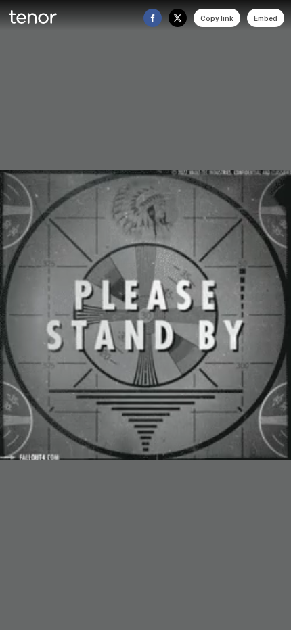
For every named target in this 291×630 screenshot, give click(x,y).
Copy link (216, 18)
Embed (265, 18)
